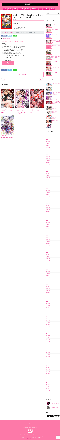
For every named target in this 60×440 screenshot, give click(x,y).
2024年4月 (48, 194)
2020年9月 (48, 286)
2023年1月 (48, 226)
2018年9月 (48, 337)
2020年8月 (48, 288)
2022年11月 (48, 230)
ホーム (4, 8)
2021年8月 (48, 262)
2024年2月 (48, 198)
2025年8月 (48, 160)
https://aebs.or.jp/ (30, 438)
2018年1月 (48, 354)
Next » (41, 79)
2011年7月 (48, 392)
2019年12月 (48, 305)
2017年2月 (48, 378)
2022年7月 (48, 239)
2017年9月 (48, 363)
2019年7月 (48, 316)
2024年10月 (48, 181)
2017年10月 (48, 360)
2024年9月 (48, 184)
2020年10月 (48, 284)
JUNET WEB (28, 427)
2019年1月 (48, 329)
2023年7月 (48, 213)
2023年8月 (48, 211)
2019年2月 (48, 326)
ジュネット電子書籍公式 (54, 407)
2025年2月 (48, 173)
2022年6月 (48, 241)
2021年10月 (48, 258)
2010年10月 (48, 395)
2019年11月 (48, 307)
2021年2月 (48, 275)
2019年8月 (48, 314)
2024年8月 (48, 186)
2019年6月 (48, 318)
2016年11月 (48, 382)
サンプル (10, 8)
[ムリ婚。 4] (48, 52)
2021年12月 (48, 254)
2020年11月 (48, 282)
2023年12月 (48, 203)
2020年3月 (48, 299)
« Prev (3, 79)
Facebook (4, 35)
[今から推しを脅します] (48, 63)
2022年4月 (48, 245)
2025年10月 (48, 156)
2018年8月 (48, 339)
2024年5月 (48, 192)
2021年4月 (48, 271)
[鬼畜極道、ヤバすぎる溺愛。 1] (48, 68)
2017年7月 (48, 367)
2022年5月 (48, 243)
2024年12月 (48, 177)
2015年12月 (48, 384)
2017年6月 (48, 369)
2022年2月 (48, 250)
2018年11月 (48, 333)
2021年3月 (48, 273)
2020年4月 (48, 296)
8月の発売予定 (35, 8)
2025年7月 (48, 162)
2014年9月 (48, 388)
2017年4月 (48, 373)
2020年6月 (48, 292)
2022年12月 (48, 228)
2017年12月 (48, 356)
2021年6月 (48, 267)
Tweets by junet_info (50, 17)
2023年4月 (48, 220)
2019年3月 (48, 324)
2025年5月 (48, 166)
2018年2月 (48, 352)
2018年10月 (48, 335)
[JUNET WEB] (30, 4)
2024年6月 (48, 190)
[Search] (58, 13)
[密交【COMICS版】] (48, 74)
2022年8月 (48, 237)
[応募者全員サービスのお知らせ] (48, 47)
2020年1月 (48, 303)
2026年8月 (48, 134)
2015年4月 (48, 386)
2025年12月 (48, 152)
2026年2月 (48, 147)
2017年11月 (48, 358)
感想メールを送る (22, 74)
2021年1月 (48, 277)
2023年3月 (48, 222)
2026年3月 (48, 145)
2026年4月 (48, 143)
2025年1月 (48, 175)
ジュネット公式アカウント (54, 403)
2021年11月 (48, 256)
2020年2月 (48, 301)
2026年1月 (48, 149)
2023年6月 (48, 215)
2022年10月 (48, 233)
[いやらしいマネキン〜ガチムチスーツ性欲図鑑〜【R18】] (48, 42)
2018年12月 (48, 331)
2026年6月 (48, 139)
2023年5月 (48, 218)
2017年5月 (48, 371)
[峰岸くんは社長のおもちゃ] (48, 36)
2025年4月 (48, 169)
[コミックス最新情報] (48, 31)
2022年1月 (48, 252)
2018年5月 (48, 346)
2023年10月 (48, 207)
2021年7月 (48, 265)
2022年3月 (48, 248)
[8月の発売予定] (48, 25)
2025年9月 (48, 158)
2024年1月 (48, 201)
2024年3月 (48, 196)
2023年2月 (48, 224)
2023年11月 (48, 205)
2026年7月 (48, 137)
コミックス (21, 8)
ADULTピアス (4, 38)
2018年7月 (48, 341)
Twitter (10, 35)
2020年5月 (48, 294)
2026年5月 (48, 141)
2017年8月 (48, 365)
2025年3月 (48, 171)
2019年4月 (48, 322)
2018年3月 (48, 350)
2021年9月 (48, 260)
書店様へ (53, 8)
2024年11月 (48, 179)
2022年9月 (48, 235)
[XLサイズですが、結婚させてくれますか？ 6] (48, 58)
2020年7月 (48, 290)
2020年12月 (48, 279)
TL (40, 8)
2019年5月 (48, 320)
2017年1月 (48, 380)
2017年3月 (48, 375)
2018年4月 (48, 348)
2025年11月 (48, 154)
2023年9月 (48, 209)
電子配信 (8, 38)
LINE (15, 35)
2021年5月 (48, 269)
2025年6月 (48, 164)
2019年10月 (48, 309)
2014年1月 (48, 390)
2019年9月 (48, 311)
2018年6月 (48, 343)
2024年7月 (48, 188)
